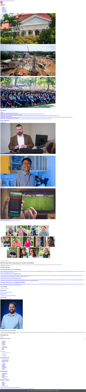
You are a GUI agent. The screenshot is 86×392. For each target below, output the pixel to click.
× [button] (85, 390)
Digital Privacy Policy (3, 388)
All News (1, 112)
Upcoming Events (4, 11)
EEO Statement (25, 388)
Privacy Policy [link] (50, 390)
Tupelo (3, 382)
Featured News (4, 8)
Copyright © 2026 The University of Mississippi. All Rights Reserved (10, 387)
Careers (3, 368)
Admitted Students (4, 373)
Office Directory (4, 346)
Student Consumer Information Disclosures (13, 388)
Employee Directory (5, 347)
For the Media (4, 10)
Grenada (3, 384)
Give (3, 349)
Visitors (3, 377)
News (3, 348)
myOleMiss (3, 363)
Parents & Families (4, 376)
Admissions (3, 341)
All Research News (3, 122)
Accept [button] (57, 390)
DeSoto (3, 381)
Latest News (4, 7)
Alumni (3, 375)
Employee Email (4, 367)
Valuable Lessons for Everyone (4, 265)
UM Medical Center (5, 385)
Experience (3, 364)
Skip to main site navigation (4, 0)
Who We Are (4, 344)
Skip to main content (11, 0)
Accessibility (29, 388)
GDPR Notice (21, 388)
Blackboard (3, 365)
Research (3, 343)
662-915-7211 (4, 354)
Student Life (4, 342)
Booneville (3, 383)
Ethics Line (33, 388)
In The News (4, 9)
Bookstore (3, 369)
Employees (3, 374)
